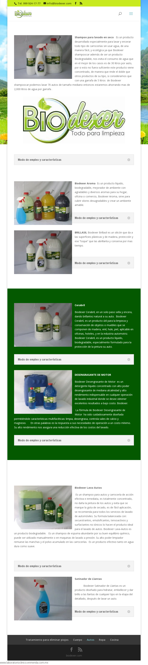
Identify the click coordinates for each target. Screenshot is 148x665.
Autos (90, 639)
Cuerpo (77, 639)
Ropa (102, 639)
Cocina (114, 639)
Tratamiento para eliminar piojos (47, 639)
